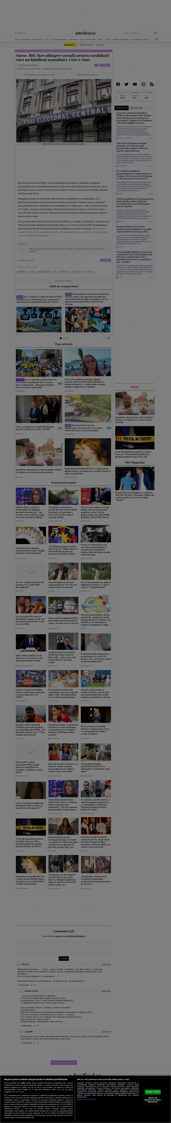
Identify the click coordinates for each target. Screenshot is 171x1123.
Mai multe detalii (18, 1092)
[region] (85, 1099)
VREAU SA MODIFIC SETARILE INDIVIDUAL (153, 1100)
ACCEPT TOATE (153, 1092)
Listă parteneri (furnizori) (86, 1099)
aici (22, 1109)
